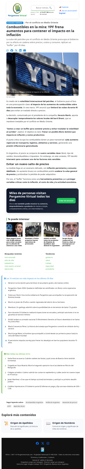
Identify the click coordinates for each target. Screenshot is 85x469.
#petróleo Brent (19, 406)
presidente (50, 269)
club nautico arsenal (13, 266)
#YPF (9, 406)
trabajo (48, 263)
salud (48, 260)
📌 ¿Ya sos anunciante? (68, 12)
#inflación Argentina (53, 402)
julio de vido (9, 260)
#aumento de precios (70, 402)
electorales (9, 269)
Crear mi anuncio (66, 201)
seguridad (50, 266)
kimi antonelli (10, 257)
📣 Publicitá (63, 7)
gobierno (49, 257)
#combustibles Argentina (34, 402)
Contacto (51, 457)
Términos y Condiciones (39, 457)
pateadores (9, 263)
